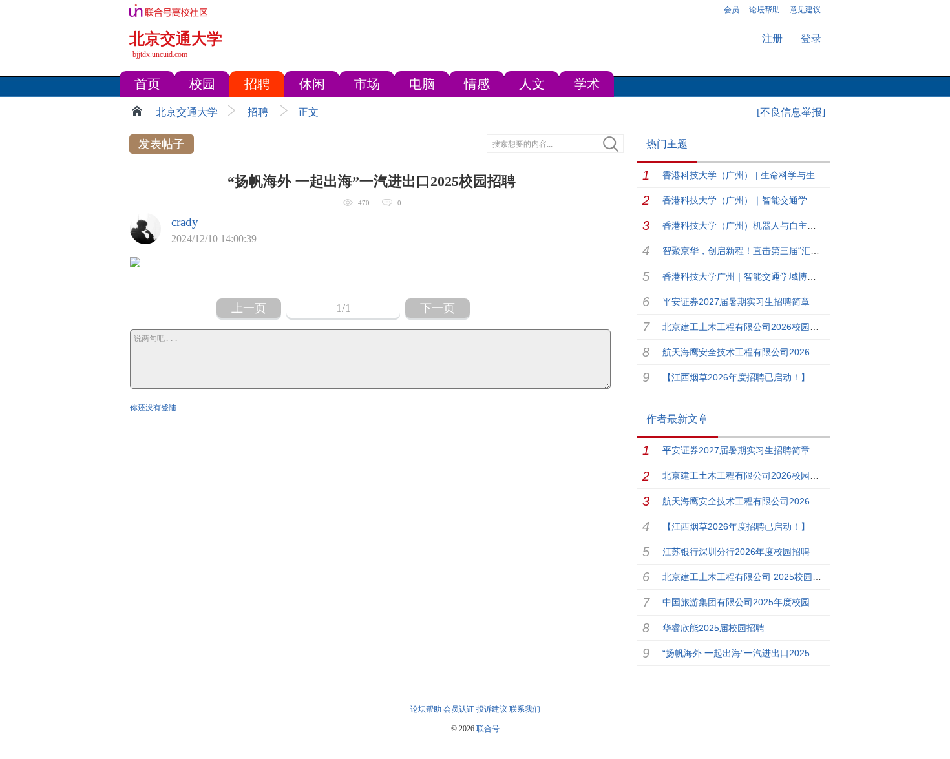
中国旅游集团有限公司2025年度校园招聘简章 (754, 602)
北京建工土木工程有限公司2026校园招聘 (745, 327)
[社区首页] (138, 110)
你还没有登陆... (156, 407)
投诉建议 (491, 709)
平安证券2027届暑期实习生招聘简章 (736, 301)
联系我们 (524, 709)
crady (184, 222)
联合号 (488, 728)
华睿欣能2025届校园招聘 (713, 628)
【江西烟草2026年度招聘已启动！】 (736, 377)
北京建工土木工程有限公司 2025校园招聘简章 (755, 577)
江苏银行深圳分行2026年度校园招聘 (736, 551)
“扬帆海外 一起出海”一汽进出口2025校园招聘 (754, 653)
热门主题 (667, 143)
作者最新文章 (677, 418)
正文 (308, 112)
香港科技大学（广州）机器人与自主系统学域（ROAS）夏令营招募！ (801, 225)
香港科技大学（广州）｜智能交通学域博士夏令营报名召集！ (784, 200)
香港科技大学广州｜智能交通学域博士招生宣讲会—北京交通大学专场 (802, 276)
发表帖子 (161, 144)
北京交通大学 (187, 112)
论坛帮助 (425, 709)
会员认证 (458, 709)
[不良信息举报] (791, 112)
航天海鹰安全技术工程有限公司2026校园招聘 (754, 352)
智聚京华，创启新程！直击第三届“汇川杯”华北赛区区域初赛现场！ (796, 250)
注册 (772, 38)
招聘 (258, 112)
